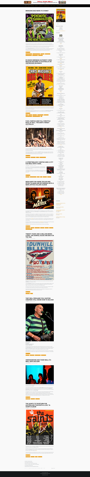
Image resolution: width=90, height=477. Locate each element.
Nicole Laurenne (33, 157)
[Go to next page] (42, 468)
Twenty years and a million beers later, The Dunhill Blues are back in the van (40, 235)
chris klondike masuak (29, 116)
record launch (40, 55)
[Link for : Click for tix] (61, 15)
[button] (36, 5)
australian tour (28, 157)
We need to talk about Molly (28, 461)
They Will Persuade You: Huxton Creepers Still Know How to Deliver (40, 299)
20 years (31, 293)
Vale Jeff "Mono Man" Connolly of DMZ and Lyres (31, 463)
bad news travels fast (29, 55)
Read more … (28, 52)
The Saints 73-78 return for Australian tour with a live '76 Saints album (38, 405)
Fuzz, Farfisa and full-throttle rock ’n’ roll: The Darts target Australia (38, 122)
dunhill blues (27, 293)
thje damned (32, 456)
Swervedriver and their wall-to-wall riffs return (38, 360)
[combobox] (61, 24)
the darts (37, 157)
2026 (41, 116)
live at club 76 (40, 456)
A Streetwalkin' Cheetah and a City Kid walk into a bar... (39, 162)
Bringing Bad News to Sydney (37, 11)
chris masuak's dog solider (36, 116)
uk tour (36, 456)
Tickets (61, 43)
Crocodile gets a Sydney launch (29, 465)
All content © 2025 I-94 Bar (45, 472)
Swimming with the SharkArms (29, 462)
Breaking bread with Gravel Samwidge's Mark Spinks (31, 466)
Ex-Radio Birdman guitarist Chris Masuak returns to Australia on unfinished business (39, 61)
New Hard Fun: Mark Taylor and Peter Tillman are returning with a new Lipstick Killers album (40, 183)
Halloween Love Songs (43, 157)
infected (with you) (35, 55)
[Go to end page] (44, 468)
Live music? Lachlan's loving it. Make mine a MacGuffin (32, 464)
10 (41, 468)
